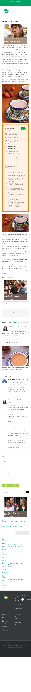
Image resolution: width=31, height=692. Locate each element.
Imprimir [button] (23, 129)
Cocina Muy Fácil (11, 333)
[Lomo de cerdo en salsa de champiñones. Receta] (4, 539)
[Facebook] (5, 607)
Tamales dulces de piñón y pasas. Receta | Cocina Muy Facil (14, 427)
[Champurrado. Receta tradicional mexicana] (15, 346)
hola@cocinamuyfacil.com (27, 599)
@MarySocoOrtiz (12, 336)
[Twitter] (2, 607)
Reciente (22, 533)
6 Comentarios (18, 369)
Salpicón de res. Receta (15, 579)
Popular (9, 533)
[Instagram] (7, 605)
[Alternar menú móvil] (28, 9)
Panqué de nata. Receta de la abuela (17, 563)
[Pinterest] (5, 605)
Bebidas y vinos (14, 303)
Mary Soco (7, 303)
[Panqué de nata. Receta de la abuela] (4, 558)
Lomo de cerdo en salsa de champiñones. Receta (16, 545)
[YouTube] (2, 605)
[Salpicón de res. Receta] (4, 576)
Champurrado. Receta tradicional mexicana (15, 367)
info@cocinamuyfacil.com (15, 1)
